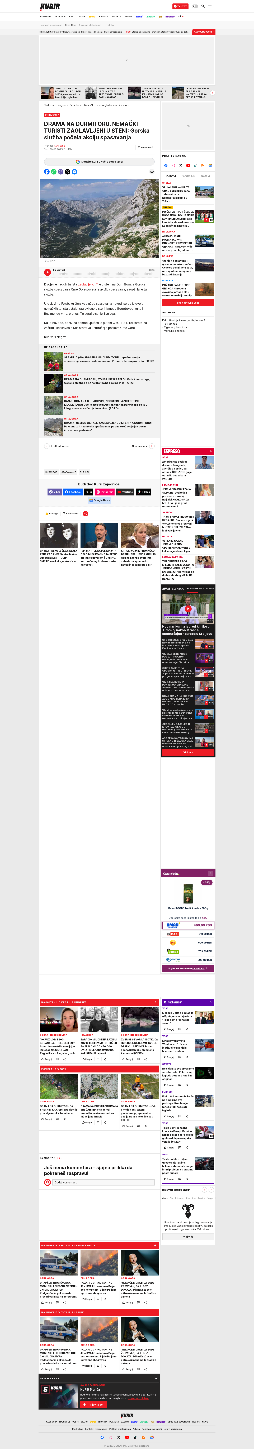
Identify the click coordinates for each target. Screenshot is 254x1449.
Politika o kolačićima (120, 1429)
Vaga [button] (210, 1198)
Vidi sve (188, 752)
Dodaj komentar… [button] (65, 1182)
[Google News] (210, 165)
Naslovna (49, 105)
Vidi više (188, 1236)
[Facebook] (166, 165)
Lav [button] (194, 1198)
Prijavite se (96, 1404)
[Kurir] (50, 6)
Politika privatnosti (152, 1429)
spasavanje (69, 472)
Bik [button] (171, 1198)
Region (62, 105)
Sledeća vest (140, 446)
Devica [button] (201, 1198)
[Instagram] (173, 165)
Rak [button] (188, 1198)
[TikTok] (195, 165)
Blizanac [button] (179, 1198)
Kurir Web (59, 145)
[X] (181, 165)
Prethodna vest (60, 446)
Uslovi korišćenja (173, 1429)
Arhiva (136, 1429)
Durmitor (51, 472)
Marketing (77, 1429)
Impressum (101, 1429)
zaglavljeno (86, 284)
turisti (84, 472)
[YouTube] (188, 165)
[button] (145, 147)
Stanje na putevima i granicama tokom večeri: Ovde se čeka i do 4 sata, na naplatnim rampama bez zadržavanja (129, 32)
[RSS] (203, 165)
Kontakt (89, 1429)
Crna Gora (75, 105)
